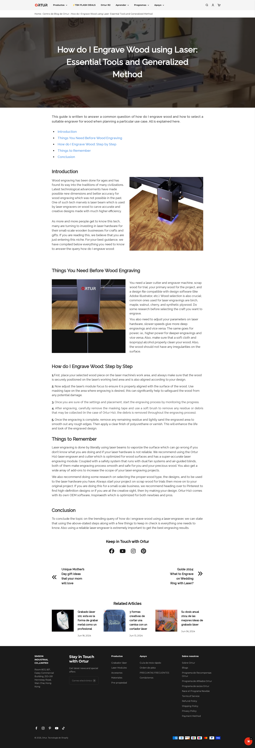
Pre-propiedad (119, 682)
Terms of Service (190, 696)
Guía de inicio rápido (150, 663)
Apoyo (157, 5)
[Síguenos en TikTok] (63, 728)
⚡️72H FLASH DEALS (84, 5)
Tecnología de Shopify (58, 738)
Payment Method (191, 716)
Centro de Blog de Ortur (56, 14)
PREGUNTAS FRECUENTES (154, 673)
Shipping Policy (190, 706)
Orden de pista (148, 667)
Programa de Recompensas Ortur (196, 675)
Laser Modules (119, 667)
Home (38, 14)
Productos (59, 5)
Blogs (185, 667)
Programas (140, 5)
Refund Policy (189, 701)
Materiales (116, 677)
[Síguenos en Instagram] (43, 728)
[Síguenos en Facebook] (36, 728)
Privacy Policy (189, 711)
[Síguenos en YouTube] (56, 728)
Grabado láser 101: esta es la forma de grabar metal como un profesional (88, 620)
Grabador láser (119, 663)
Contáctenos (146, 677)
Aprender (121, 5)
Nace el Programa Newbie (196, 691)
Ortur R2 (105, 5)
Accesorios (116, 673)
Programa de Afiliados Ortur (197, 681)
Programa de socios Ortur (195, 686)
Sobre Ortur (188, 663)
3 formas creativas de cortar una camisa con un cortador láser (138, 620)
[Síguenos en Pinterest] (50, 728)
